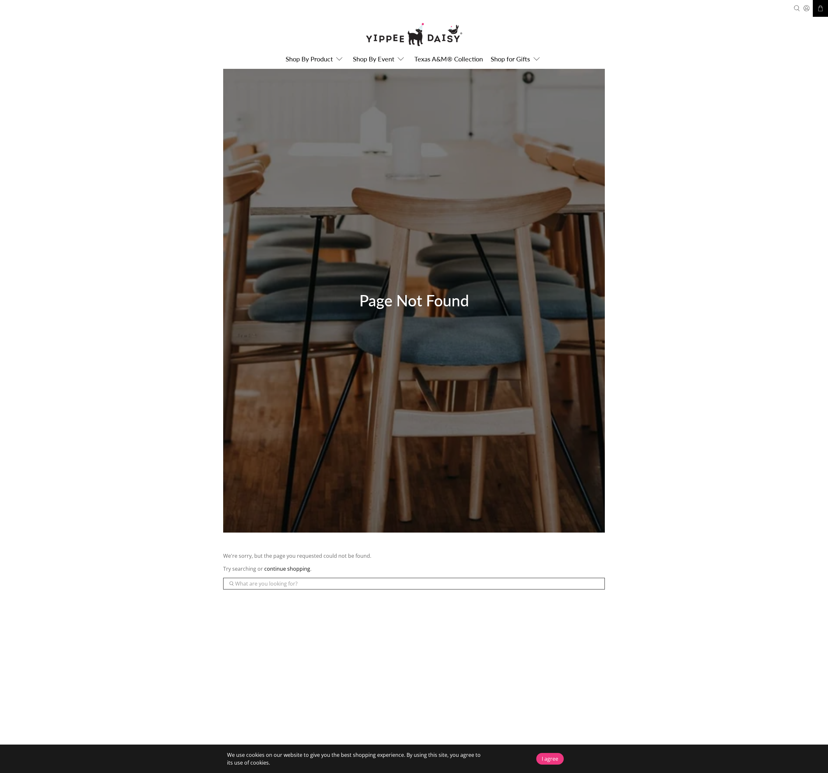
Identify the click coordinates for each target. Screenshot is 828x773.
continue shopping (287, 568)
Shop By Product (309, 59)
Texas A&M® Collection (448, 59)
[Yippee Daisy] (414, 34)
